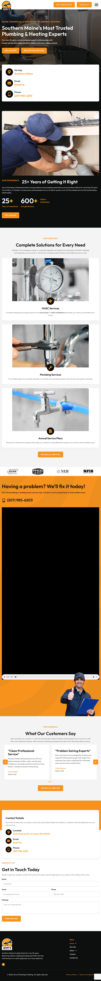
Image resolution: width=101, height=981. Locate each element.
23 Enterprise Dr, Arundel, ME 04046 (31, 833)
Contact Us (74, 958)
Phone (53, 889)
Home (72, 943)
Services (73, 947)
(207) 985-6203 (23, 95)
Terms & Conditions (86, 975)
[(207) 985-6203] (9, 94)
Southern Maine (23, 73)
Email (4, 889)
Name (4, 879)
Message (5, 900)
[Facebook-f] (3, 964)
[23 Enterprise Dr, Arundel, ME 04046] (9, 832)
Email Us (19, 84)
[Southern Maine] (9, 72)
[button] (96, 4)
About (72, 950)
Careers (73, 954)
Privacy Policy (71, 975)
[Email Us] (9, 83)
